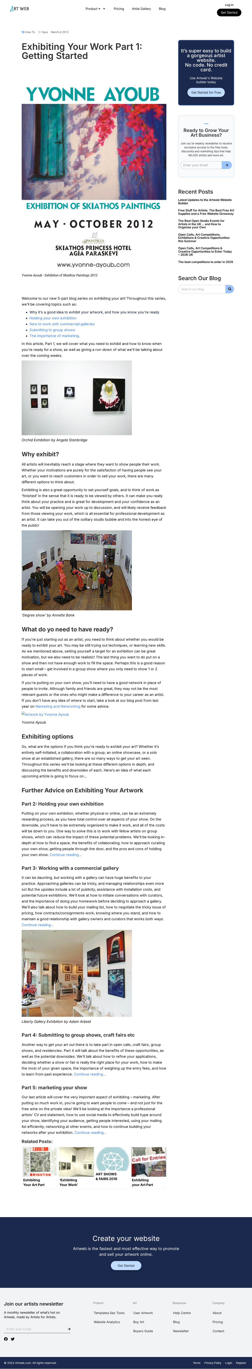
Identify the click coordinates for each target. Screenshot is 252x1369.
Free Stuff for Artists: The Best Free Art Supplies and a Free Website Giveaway (206, 212)
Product (91, 9)
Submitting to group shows (52, 330)
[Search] (229, 289)
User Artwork (143, 1313)
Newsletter (181, 1331)
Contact (218, 1331)
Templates (101, 1313)
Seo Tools (117, 1313)
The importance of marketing (54, 336)
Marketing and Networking (57, 706)
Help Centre (182, 1313)
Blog (162, 9)
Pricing (119, 9)
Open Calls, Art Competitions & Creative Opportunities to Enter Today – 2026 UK (205, 251)
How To (30, 32)
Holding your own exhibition (53, 318)
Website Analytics (107, 1322)
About (217, 1313)
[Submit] (227, 165)
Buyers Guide (143, 1331)
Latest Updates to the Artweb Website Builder (205, 201)
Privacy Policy (212, 1362)
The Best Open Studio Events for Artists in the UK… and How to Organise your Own (201, 224)
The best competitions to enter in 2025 (205, 262)
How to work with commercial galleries (62, 324)
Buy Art (138, 1322)
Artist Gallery (141, 9)
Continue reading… (66, 855)
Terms (196, 1362)
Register (241, 1362)
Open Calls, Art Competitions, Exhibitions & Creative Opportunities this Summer (204, 238)
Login (228, 1362)
